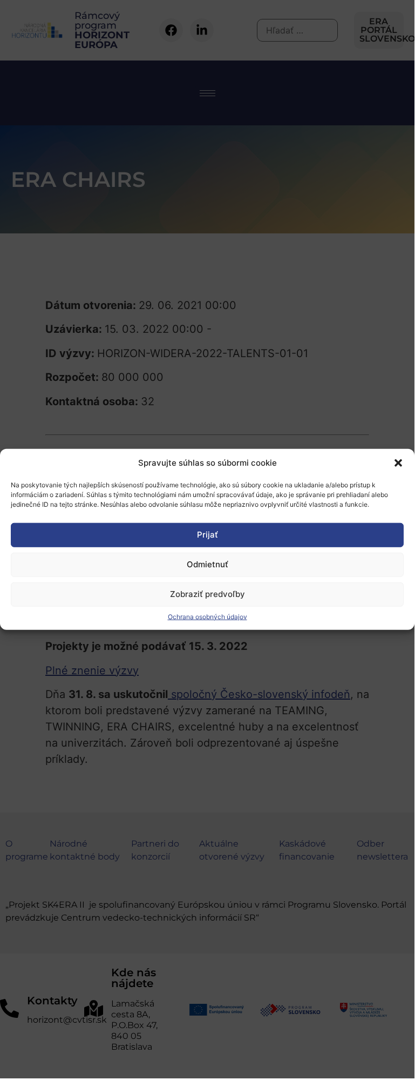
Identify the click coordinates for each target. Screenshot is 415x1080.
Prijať (207, 534)
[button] (398, 463)
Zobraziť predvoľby (207, 594)
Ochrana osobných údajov (207, 616)
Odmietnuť (207, 564)
